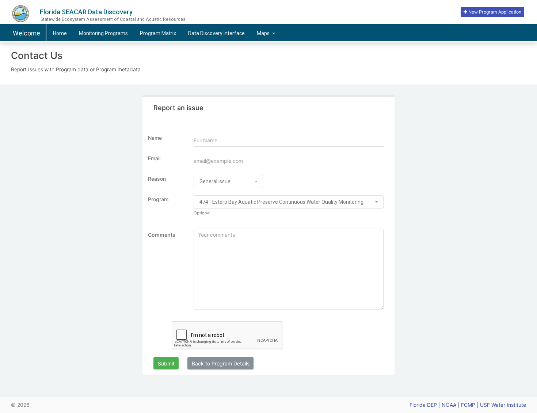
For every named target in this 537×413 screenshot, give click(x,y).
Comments (161, 235)
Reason (157, 179)
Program (158, 199)
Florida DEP (423, 405)
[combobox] (228, 181)
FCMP (468, 405)
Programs (103, 33)
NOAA (449, 405)
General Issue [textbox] (215, 181)
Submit (166, 363)
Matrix (158, 33)
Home (60, 33)
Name (155, 138)
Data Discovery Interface (216, 33)
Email (154, 158)
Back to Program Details (221, 363)
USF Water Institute (503, 405)
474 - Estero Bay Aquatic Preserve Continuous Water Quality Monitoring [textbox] (281, 202)
